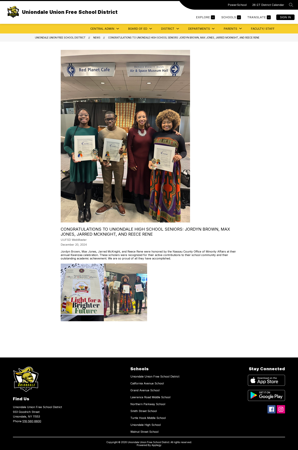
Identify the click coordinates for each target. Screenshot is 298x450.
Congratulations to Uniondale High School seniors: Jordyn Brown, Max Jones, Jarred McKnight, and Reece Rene (183, 37)
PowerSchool (237, 5)
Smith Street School (143, 411)
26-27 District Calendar (268, 5)
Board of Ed (137, 28)
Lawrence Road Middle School (150, 397)
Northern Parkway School (147, 404)
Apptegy (156, 445)
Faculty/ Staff (263, 28)
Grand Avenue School (145, 390)
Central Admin (102, 28)
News (96, 37)
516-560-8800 (31, 421)
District (167, 28)
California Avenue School (147, 383)
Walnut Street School (144, 431)
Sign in (285, 17)
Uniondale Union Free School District (60, 37)
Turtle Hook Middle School (148, 418)
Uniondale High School (145, 425)
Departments (199, 28)
